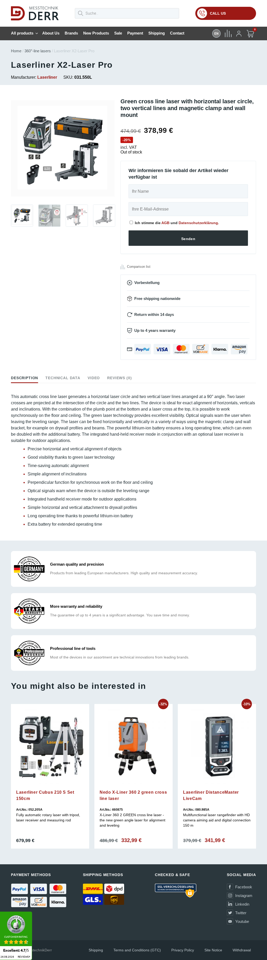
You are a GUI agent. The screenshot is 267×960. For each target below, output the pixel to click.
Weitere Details (50, 788)
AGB (165, 223)
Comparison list (138, 267)
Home (16, 51)
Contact (177, 33)
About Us (50, 33)
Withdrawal (242, 950)
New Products (96, 33)
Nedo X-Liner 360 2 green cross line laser (133, 795)
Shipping (156, 33)
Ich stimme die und (176, 223)
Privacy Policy (182, 950)
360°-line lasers (38, 51)
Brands (71, 33)
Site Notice (213, 950)
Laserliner (47, 77)
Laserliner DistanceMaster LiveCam (211, 795)
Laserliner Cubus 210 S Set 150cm (45, 795)
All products (22, 33)
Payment (135, 33)
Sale (118, 33)
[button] (11, 150)
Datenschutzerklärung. (199, 223)
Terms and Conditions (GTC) (137, 950)
